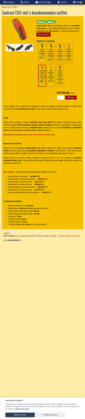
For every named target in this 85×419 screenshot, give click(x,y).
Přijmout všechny (20, 415)
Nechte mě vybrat (22, 409)
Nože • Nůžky (12, 7)
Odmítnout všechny (50, 415)
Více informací (43, 34)
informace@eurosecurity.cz (69, 236)
